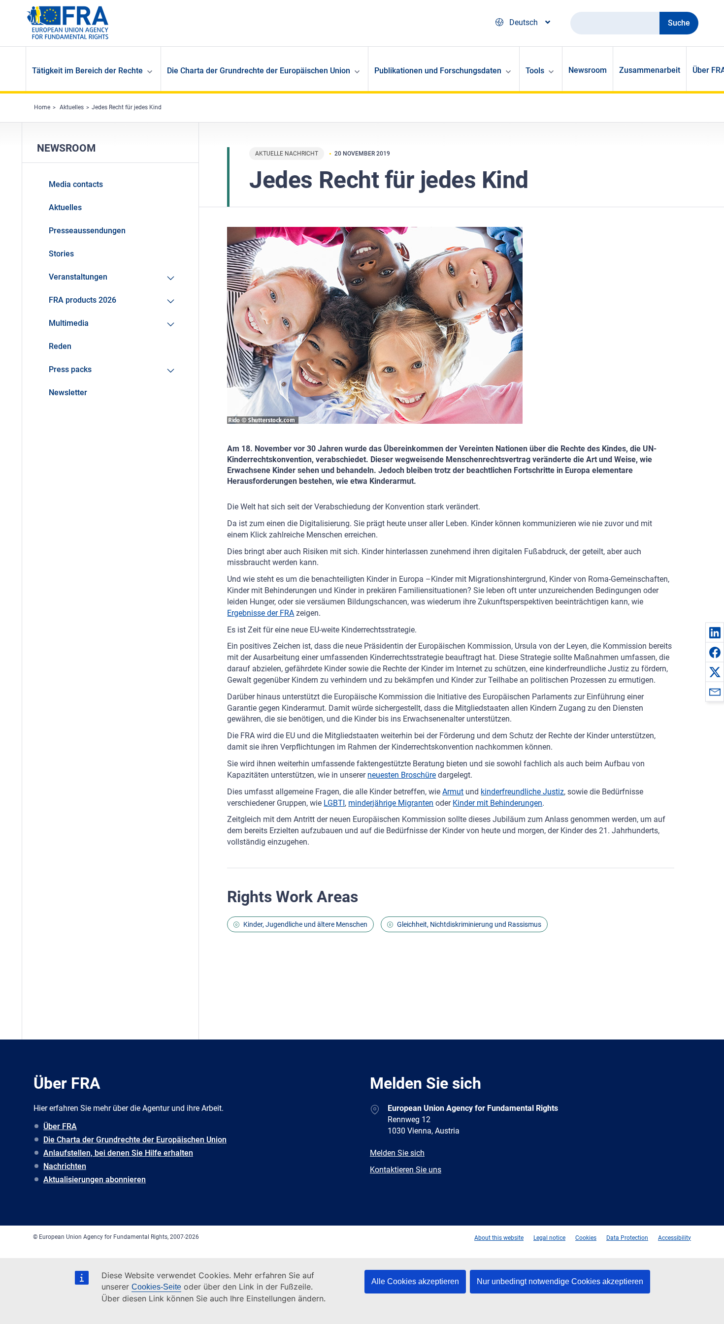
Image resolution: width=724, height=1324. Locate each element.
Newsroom (587, 70)
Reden (60, 346)
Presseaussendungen (87, 230)
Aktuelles (72, 107)
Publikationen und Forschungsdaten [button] (437, 70)
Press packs (70, 369)
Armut (452, 791)
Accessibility (674, 1237)
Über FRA (60, 1126)
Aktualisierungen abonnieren (94, 1179)
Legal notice (549, 1237)
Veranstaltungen (78, 277)
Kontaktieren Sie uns (405, 1169)
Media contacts (76, 184)
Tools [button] (535, 70)
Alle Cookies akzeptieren (415, 1281)
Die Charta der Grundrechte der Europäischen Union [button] (258, 70)
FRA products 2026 (82, 300)
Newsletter (68, 392)
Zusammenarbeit (649, 70)
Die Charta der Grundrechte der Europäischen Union (135, 1139)
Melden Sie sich (397, 1153)
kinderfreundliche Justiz (522, 791)
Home (42, 107)
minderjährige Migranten (390, 803)
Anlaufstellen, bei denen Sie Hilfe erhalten (118, 1153)
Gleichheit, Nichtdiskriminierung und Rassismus (469, 924)
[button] (715, 632)
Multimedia (69, 323)
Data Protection (627, 1237)
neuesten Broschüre (401, 775)
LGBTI (334, 803)
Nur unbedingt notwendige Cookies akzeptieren (560, 1281)
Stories (61, 253)
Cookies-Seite (156, 1287)
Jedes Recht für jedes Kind (127, 107)
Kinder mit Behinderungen (497, 803)
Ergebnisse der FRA (260, 613)
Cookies (585, 1237)
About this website (499, 1237)
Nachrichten (64, 1166)
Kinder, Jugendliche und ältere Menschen (305, 924)
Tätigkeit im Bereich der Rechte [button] (87, 70)
